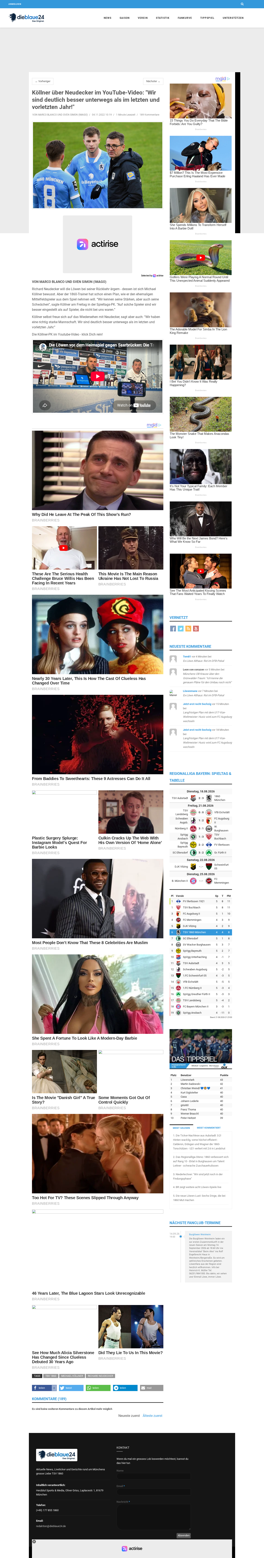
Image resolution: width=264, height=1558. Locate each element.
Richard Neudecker (100, 1376)
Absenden (184, 1535)
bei (207, 712)
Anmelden (14, 4)
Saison (125, 18)
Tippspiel (207, 18)
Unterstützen (233, 18)
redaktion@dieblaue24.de (51, 1526)
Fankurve (185, 18)
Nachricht (123, 1501)
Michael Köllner (72, 1376)
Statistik (163, 18)
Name (120, 1470)
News (107, 18)
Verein (143, 18)
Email (121, 1486)
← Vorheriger (42, 81)
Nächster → (153, 81)
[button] (44, 1388)
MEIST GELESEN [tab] (181, 1128)
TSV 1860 (50, 1376)
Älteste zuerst (152, 1416)
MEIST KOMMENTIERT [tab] (209, 1128)
